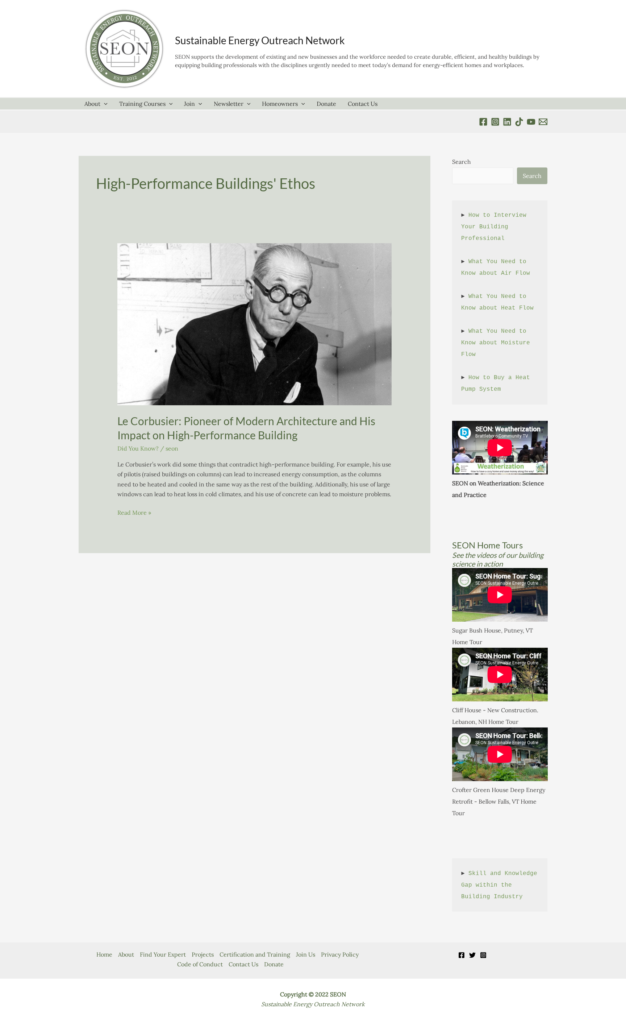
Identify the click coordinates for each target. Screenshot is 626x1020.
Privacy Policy (340, 954)
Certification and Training (255, 954)
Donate (326, 103)
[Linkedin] (507, 121)
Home (104, 954)
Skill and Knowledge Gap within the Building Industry (501, 885)
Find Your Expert (163, 954)
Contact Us (362, 103)
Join (189, 103)
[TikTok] (519, 121)
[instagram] (495, 121)
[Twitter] (472, 955)
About (92, 103)
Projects (203, 954)
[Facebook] (483, 121)
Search (461, 161)
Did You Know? (138, 448)
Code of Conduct (200, 964)
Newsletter (228, 103)
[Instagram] (483, 955)
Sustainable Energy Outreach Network (260, 40)
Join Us (305, 954)
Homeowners (280, 103)
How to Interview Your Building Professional (495, 227)
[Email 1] (543, 121)
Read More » (134, 513)
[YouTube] (531, 121)
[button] (104, 103)
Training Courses (142, 103)
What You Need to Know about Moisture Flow (497, 343)
